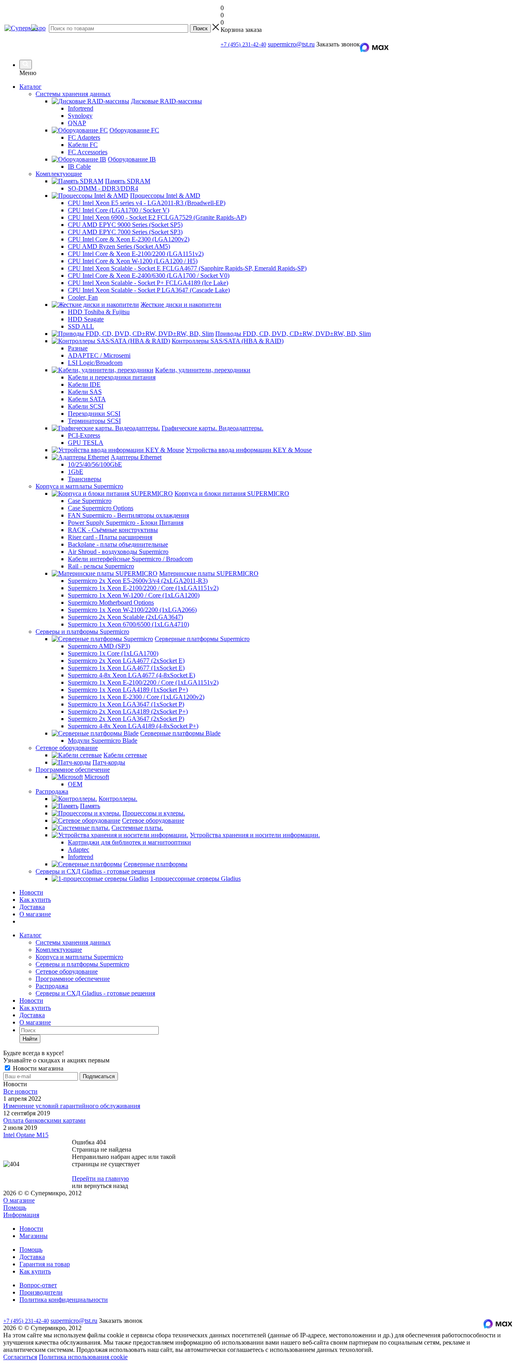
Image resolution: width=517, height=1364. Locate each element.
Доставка (32, 906)
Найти (30, 1039)
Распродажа (52, 986)
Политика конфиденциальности (63, 1299)
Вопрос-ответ (38, 1285)
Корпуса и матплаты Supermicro (79, 956)
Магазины (33, 1235)
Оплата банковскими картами (44, 1120)
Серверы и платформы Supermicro (82, 964)
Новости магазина (37, 1068)
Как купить (35, 899)
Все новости (20, 1091)
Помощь (14, 1207)
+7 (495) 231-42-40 (243, 45)
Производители (41, 1292)
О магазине (35, 914)
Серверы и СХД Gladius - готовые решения (95, 993)
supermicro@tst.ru (291, 44)
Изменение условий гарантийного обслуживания (71, 1105)
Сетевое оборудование (67, 971)
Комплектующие (59, 949)
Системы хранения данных (73, 942)
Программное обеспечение (73, 978)
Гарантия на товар (44, 1264)
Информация (21, 1214)
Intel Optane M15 (25, 1134)
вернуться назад (106, 1185)
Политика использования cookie (83, 1357)
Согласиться (20, 1357)
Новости (31, 892)
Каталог (30, 86)
